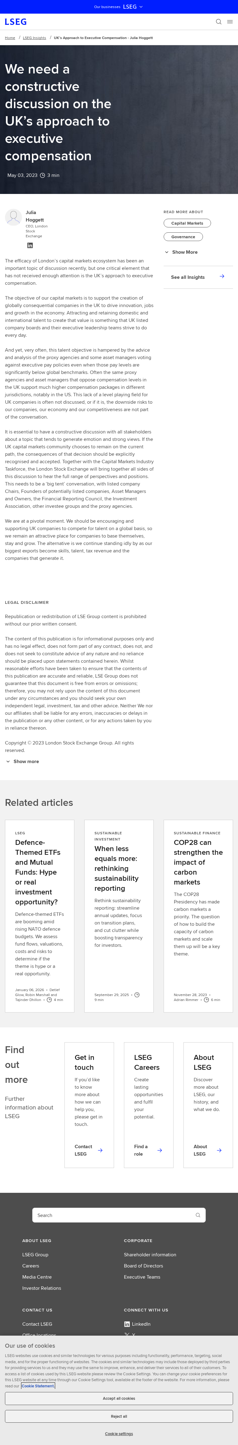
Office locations (39, 1335)
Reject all (119, 1416)
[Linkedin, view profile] (30, 245)
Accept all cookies (119, 1398)
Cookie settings (119, 1434)
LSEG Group (35, 1254)
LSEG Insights (34, 37)
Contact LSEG (37, 1324)
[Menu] (230, 21)
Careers (30, 1265)
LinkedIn (141, 1324)
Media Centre (37, 1276)
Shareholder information (150, 1254)
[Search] (218, 21)
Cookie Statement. (38, 1386)
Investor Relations (41, 1288)
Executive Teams (142, 1276)
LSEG (130, 7)
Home (10, 37)
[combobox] (112, 1215)
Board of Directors (143, 1265)
